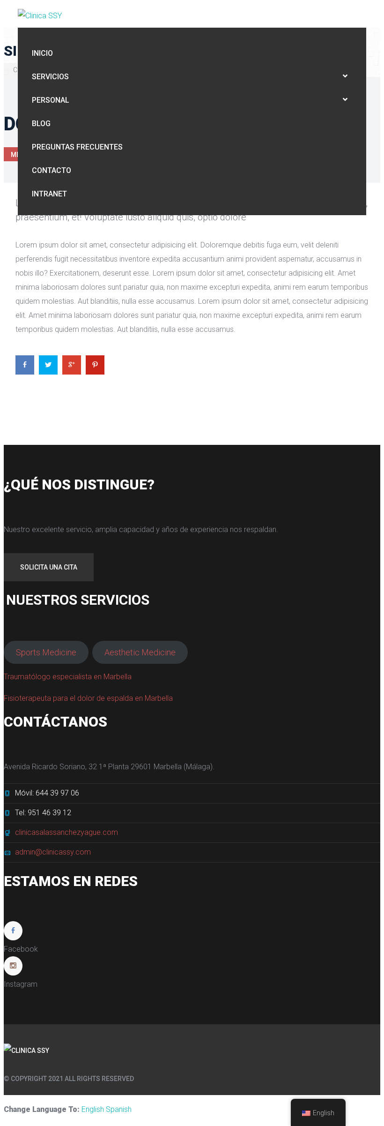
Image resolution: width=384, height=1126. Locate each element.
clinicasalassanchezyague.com (66, 832)
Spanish (119, 1109)
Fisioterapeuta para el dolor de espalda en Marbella (88, 698)
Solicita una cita (48, 567)
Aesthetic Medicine (140, 652)
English (92, 1109)
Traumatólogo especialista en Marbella (68, 676)
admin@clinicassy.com (53, 852)
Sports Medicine (46, 652)
